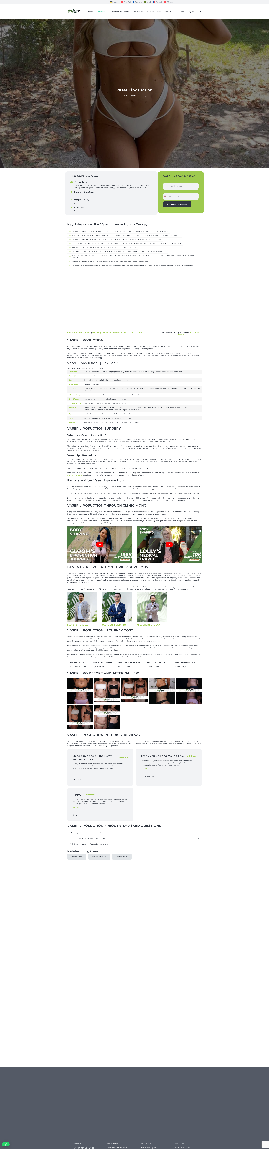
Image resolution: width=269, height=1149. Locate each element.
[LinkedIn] (93, 1148)
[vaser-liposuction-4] (162, 691)
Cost (81, 332)
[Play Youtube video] (99, 544)
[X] (86, 1148)
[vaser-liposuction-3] (134, 691)
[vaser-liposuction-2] (107, 691)
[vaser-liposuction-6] (80, 718)
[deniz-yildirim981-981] (117, 607)
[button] (201, 11)
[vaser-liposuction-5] (189, 691)
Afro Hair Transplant (148, 1148)
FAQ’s (127, 332)
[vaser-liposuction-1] (80, 691)
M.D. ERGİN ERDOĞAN (149, 625)
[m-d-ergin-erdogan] (152, 607)
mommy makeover (74, 475)
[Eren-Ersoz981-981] (82, 607)
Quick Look (136, 332)
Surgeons (117, 332)
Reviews (107, 332)
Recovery (96, 332)
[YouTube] (82, 1148)
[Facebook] (79, 1148)
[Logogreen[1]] (74, 11)
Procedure (72, 332)
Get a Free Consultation (177, 204)
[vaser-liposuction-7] (107, 718)
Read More (77, 772)
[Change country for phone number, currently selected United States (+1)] (165, 196)
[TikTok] (90, 1148)
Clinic (88, 332)
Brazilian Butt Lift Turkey (117, 1148)
